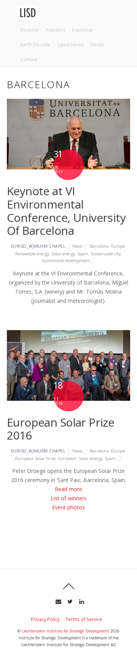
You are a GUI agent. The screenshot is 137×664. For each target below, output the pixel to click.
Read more (68, 489)
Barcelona (99, 246)
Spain (82, 253)
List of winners (69, 498)
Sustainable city (106, 253)
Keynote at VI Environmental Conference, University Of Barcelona (66, 210)
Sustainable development (65, 260)
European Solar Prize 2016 (60, 428)
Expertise (82, 30)
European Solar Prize (35, 458)
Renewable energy (32, 253)
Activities (55, 30)
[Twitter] (69, 601)
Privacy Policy (45, 619)
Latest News (70, 44)
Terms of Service (83, 619)
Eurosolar (67, 458)
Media (97, 44)
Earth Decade (35, 44)
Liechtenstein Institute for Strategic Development (65, 631)
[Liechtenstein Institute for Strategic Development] (28, 17)
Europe (118, 246)
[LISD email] (57, 601)
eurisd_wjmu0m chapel (38, 246)
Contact (29, 59)
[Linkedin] (81, 601)
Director (30, 30)
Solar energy (63, 253)
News (77, 246)
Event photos (68, 507)
